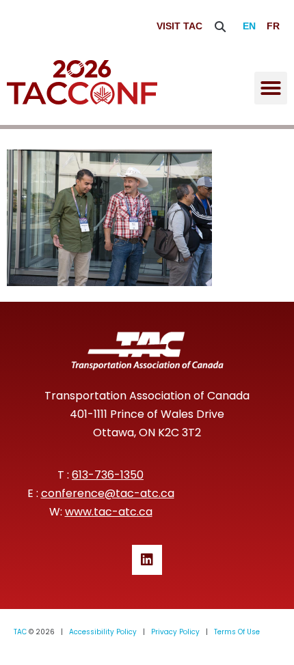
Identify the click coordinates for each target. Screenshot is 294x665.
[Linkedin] (147, 560)
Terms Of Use (237, 632)
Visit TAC (179, 25)
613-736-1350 (108, 475)
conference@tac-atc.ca (107, 493)
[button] (220, 26)
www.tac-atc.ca (108, 512)
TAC (20, 632)
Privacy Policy (175, 632)
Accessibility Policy (103, 632)
